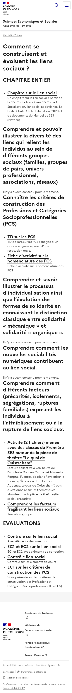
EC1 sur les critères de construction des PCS (28, 569)
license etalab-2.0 (12, 688)
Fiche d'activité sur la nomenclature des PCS (29, 258)
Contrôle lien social (26, 557)
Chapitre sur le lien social (32, 93)
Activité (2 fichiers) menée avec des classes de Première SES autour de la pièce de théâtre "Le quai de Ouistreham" (35, 452)
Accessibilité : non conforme (18, 665)
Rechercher (56, 5)
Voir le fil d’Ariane (12, 35)
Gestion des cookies (17, 677)
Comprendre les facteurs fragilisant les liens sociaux (33, 506)
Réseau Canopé (34, 655)
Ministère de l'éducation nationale (38, 628)
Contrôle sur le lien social (32, 536)
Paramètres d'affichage (33, 672)
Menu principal (67, 5)
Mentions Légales (45, 665)
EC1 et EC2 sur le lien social (34, 547)
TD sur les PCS (21, 237)
